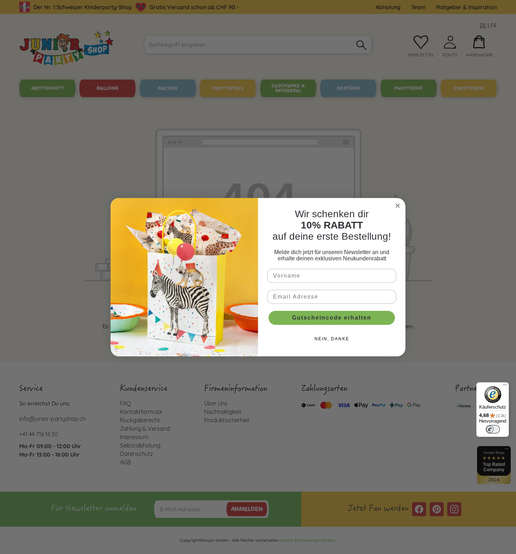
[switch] (493, 429)
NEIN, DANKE (332, 338)
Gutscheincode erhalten (331, 318)
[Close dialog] (397, 205)
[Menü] (505, 386)
